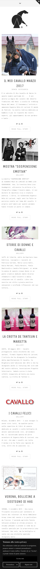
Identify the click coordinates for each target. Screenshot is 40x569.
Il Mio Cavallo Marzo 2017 (20, 83)
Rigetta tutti (28, 564)
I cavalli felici (20, 413)
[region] (20, 554)
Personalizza (10, 564)
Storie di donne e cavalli (19, 247)
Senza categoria (20, 89)
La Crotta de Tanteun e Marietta (20, 339)
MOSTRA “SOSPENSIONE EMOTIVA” (20, 169)
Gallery (20, 175)
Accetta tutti (20, 558)
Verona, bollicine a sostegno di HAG (20, 499)
